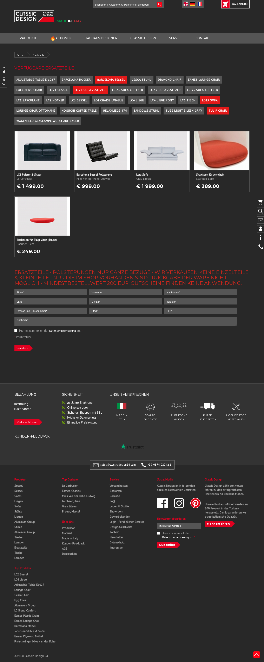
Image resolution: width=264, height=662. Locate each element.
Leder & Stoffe (119, 506)
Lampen (19, 542)
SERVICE (176, 38)
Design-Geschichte (121, 527)
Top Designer (70, 479)
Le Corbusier (70, 485)
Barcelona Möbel (25, 626)
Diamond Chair (170, 79)
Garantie (115, 496)
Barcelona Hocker (76, 79)
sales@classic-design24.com (118, 464)
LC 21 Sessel (58, 90)
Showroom (116, 511)
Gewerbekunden (120, 516)
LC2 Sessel (21, 574)
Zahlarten (116, 491)
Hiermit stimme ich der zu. (50, 330)
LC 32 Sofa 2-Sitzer (165, 90)
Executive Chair (29, 90)
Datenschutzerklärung (62, 331)
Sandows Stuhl (146, 110)
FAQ (112, 501)
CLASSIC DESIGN (143, 38)
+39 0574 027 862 (159, 464)
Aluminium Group (24, 605)
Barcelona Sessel (111, 79)
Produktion (68, 528)
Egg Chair (20, 600)
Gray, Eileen (69, 506)
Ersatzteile (39, 55)
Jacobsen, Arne (71, 501)
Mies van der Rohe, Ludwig (78, 496)
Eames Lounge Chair (204, 79)
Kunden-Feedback (73, 543)
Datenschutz (117, 542)
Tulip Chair (218, 110)
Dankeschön (69, 554)
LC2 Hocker (55, 100)
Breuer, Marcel (71, 511)
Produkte (20, 479)
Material (67, 533)
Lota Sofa (210, 100)
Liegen (18, 501)
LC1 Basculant (28, 100)
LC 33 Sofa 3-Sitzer (202, 90)
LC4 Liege (137, 100)
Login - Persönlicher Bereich (127, 522)
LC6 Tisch (188, 100)
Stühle (18, 511)
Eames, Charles (71, 491)
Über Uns (68, 522)
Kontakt (114, 532)
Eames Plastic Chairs (26, 615)
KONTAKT (203, 38)
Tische (18, 537)
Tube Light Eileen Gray (184, 110)
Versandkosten (119, 485)
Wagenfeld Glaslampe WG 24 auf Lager (47, 121)
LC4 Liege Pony (162, 100)
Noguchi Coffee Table (79, 110)
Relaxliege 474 (115, 110)
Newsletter (116, 537)
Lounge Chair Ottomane (35, 110)
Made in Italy (70, 538)
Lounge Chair (22, 590)
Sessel (18, 485)
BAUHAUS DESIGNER (101, 38)
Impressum (116, 547)
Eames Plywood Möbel (28, 636)
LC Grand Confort (24, 610)
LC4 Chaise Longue (108, 100)
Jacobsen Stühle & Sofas (29, 631)
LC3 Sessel (79, 100)
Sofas (17, 496)
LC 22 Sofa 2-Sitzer (90, 90)
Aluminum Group (24, 522)
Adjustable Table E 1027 (35, 79)
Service (21, 55)
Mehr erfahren (26, 422)
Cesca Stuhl (141, 79)
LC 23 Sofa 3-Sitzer (127, 90)
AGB (64, 548)
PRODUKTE (28, 38)
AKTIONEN (61, 38)
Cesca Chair (21, 595)
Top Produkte (22, 568)
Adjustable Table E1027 (29, 584)
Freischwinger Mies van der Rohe (34, 641)
